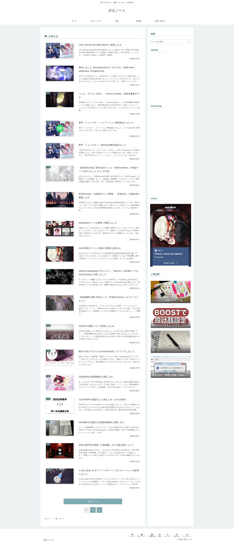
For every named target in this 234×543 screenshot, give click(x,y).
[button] (188, 41)
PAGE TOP (226, 525)
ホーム (132, 536)
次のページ (93, 501)
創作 (159, 536)
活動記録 (152, 536)
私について (141, 536)
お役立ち (176, 536)
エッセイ (167, 536)
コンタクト (187, 536)
